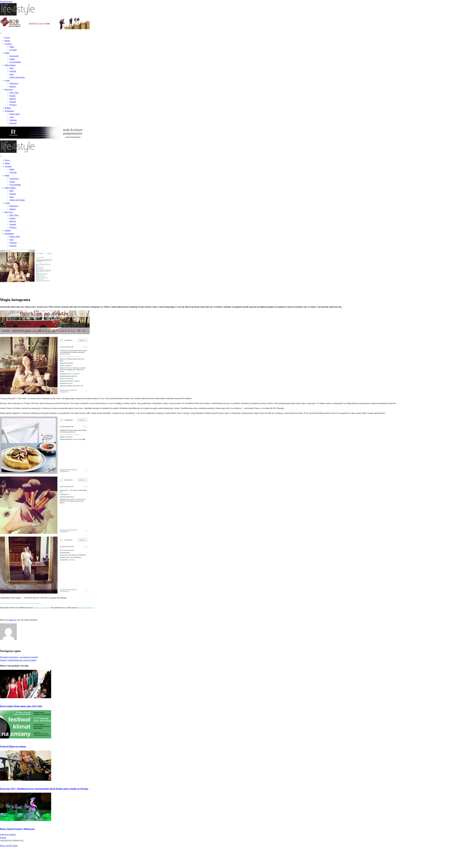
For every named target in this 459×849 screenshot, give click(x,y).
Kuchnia (13, 71)
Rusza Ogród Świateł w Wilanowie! (17, 829)
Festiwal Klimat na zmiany (13, 746)
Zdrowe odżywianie (17, 77)
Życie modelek (15, 62)
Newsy (7, 38)
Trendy (12, 59)
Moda (7, 53)
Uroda (7, 80)
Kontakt (3, 838)
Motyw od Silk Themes (9, 846)
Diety (12, 68)
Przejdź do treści (6, 1)
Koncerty (13, 123)
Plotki (12, 47)
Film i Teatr (14, 93)
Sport (12, 74)
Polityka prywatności (8, 834)
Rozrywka (9, 89)
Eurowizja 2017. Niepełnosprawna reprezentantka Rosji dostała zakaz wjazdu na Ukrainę (44, 788)
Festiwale (13, 120)
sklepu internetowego (86, 607)
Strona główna (10, 286)
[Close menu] (1, 33)
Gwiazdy (8, 44)
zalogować (12, 620)
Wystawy (13, 105)
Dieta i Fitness (10, 65)
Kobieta (8, 108)
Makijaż (13, 86)
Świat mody (14, 56)
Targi (12, 117)
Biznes (7, 41)
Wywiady (13, 50)
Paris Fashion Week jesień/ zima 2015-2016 (21, 706)
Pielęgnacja (14, 83)
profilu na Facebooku (42, 607)
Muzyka (13, 99)
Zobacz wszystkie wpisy (9, 645)
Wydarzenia (9, 111)
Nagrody (13, 102)
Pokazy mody (15, 114)
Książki (12, 96)
